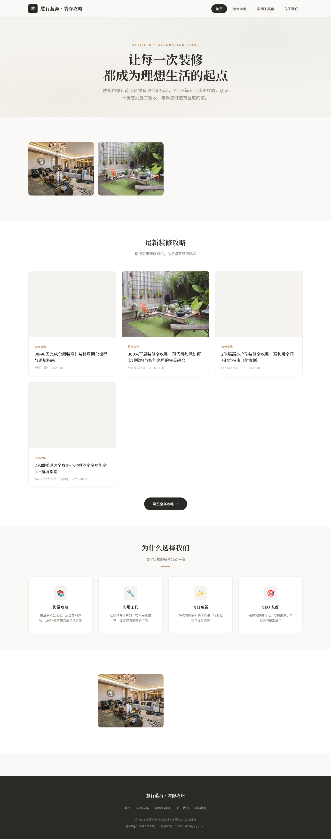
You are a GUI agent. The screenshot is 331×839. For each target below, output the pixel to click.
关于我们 (291, 8)
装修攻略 (240, 8)
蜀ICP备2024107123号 (141, 826)
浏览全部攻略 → (165, 503)
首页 (219, 8)
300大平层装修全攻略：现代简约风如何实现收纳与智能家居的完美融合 (164, 357)
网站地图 (201, 808)
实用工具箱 (265, 8)
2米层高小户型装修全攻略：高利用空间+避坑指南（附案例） (257, 357)
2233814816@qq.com (190, 826)
